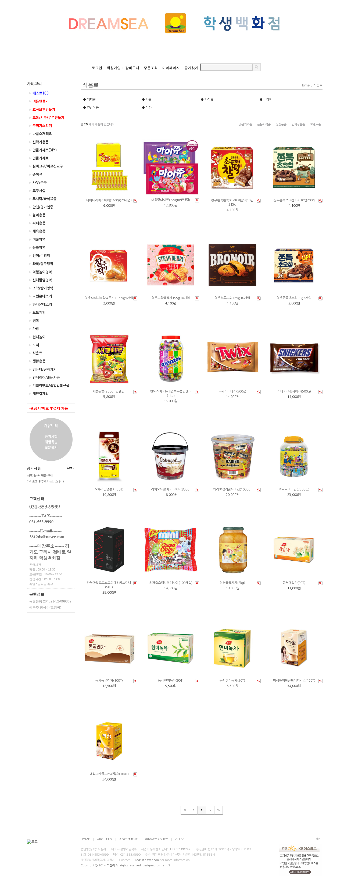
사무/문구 (37, 182)
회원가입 (114, 68)
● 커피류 (89, 99)
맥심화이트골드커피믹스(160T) (294, 680)
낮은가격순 (245, 124)
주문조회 (151, 68)
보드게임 (36, 312)
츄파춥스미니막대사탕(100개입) (170, 582)
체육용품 (36, 231)
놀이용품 (36, 215)
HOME (85, 839)
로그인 (97, 68)
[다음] (210, 810)
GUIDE (179, 839)
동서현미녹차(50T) (232, 680)
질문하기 (51, 447)
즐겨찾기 (191, 68)
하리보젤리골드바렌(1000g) (232, 489)
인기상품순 (298, 124)
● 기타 (147, 107)
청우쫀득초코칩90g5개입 (294, 298)
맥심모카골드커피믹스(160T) (109, 774)
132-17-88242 (180, 849)
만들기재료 (38, 158)
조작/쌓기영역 (40, 288)
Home (305, 85)
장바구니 (132, 68)
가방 (33, 328)
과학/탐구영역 (40, 264)
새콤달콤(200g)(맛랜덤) (109, 391)
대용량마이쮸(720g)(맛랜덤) (170, 200)
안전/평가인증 (40, 207)
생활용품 (36, 361)
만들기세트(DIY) (42, 150)
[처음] (185, 810)
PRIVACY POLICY (156, 839)
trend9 (165, 865)
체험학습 (51, 442)
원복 (33, 320)
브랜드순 (315, 124)
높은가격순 (264, 124)
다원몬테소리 (40, 296)
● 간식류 (207, 99)
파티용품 (36, 223)
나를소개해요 (40, 134)
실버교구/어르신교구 (45, 166)
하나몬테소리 (40, 304)
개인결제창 (38, 393)
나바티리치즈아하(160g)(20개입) (109, 200)
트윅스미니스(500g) (232, 391)
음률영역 (36, 247)
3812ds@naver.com (145, 860)
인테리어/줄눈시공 (44, 377)
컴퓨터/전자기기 (42, 369)
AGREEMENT (128, 839)
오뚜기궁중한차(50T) (109, 489)
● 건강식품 (91, 107)
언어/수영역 (39, 255)
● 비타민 (266, 99)
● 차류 (147, 99)
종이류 (35, 174)
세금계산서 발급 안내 (40, 475)
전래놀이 (36, 337)
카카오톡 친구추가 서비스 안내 (45, 481)
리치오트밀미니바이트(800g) (171, 489)
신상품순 (281, 124)
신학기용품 (38, 142)
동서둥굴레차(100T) (109, 680)
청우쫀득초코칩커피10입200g (294, 200)
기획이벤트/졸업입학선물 (48, 385)
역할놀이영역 (40, 272)
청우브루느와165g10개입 (232, 298)
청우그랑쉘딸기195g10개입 (171, 298)
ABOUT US (104, 839)
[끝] (218, 810)
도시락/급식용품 (42, 199)
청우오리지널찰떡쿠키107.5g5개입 (109, 298)
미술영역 (36, 239)
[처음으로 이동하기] (318, 839)
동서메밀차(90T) (294, 582)
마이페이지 (171, 68)
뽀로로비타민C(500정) (294, 489)
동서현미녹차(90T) (171, 680)
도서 (33, 345)
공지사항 (51, 436)
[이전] (193, 810)
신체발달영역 (40, 280)
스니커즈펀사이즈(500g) (294, 391)
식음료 (35, 353)
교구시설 (36, 190)
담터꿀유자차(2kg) (232, 582)
